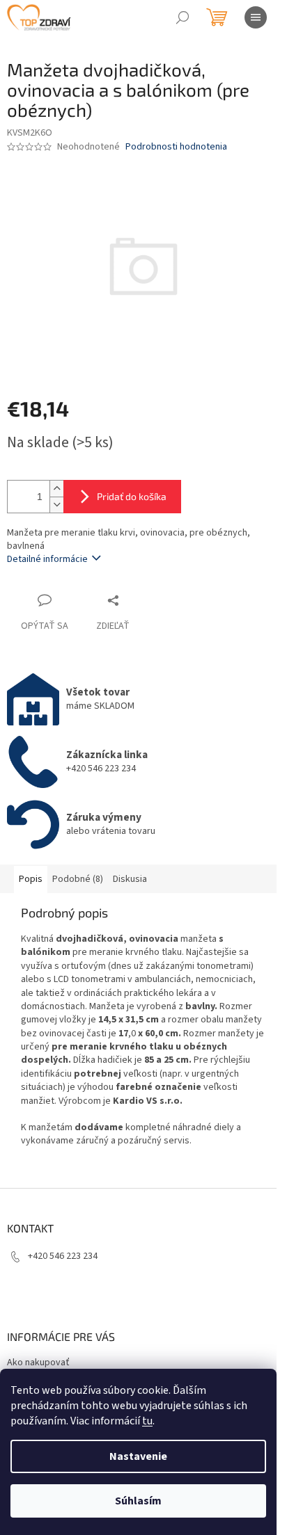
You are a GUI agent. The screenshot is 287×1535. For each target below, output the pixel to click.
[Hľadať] (182, 17)
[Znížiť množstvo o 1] (56, 505)
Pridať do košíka (131, 496)
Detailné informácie (47, 559)
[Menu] (256, 17)
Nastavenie (138, 1456)
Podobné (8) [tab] (77, 879)
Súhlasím (138, 1501)
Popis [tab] (30, 879)
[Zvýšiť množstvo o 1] (56, 489)
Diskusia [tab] (130, 879)
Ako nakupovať (38, 1362)
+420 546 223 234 (63, 1256)
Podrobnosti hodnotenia (176, 147)
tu (147, 1421)
